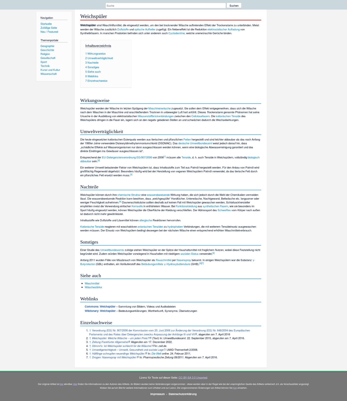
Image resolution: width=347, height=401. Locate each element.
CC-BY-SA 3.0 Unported (193, 377)
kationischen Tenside (228, 116)
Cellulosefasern (200, 116)
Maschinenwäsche (159, 108)
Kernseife (137, 206)
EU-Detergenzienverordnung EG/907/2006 (127, 157)
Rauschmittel (163, 260)
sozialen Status (190, 253)
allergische (145, 220)
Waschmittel (92, 283)
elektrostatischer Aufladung (223, 29)
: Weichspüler (100, 306)
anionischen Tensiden (150, 226)
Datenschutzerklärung (183, 394)
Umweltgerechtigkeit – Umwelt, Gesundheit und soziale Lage (128, 349)
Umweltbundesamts (112, 250)
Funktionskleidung (186, 206)
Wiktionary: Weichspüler (100, 311)
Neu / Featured (49, 31)
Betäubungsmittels (152, 264)
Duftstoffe (123, 29)
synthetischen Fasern (215, 206)
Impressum (157, 394)
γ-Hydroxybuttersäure (177, 264)
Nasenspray (184, 260)
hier (61, 383)
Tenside (186, 157)
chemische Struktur (129, 195)
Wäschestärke (93, 287)
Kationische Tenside (92, 226)
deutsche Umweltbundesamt (195, 143)
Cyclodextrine (176, 33)
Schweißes (224, 210)
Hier (75, 383)
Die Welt (156, 353)
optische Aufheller (144, 29)
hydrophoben (175, 226)
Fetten (187, 139)
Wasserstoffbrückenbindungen (156, 116)
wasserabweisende (158, 195)
